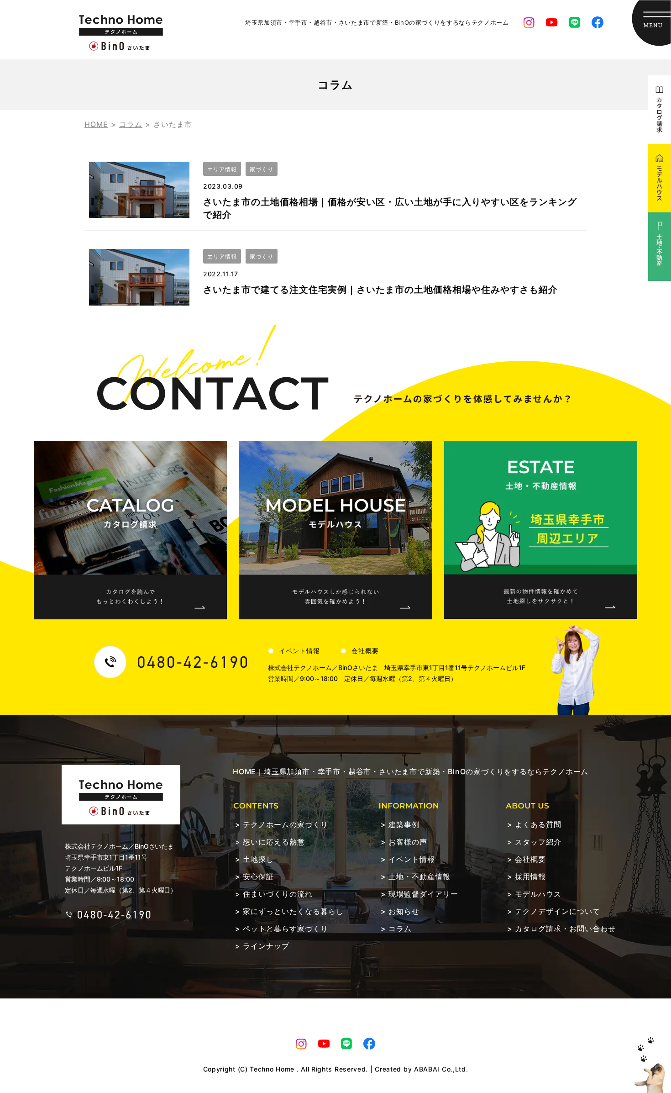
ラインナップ (266, 945)
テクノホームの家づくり (285, 824)
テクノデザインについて (557, 911)
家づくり (261, 169)
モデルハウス (538, 893)
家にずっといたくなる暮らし (293, 911)
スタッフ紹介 (538, 841)
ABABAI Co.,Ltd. (441, 1069)
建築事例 (403, 824)
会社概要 (365, 651)
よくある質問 (538, 824)
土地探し (258, 859)
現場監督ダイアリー (423, 893)
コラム (400, 928)
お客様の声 (407, 841)
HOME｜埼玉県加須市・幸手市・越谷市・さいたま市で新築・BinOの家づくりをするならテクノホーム (410, 771)
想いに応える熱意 (274, 841)
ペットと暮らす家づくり (285, 928)
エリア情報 (222, 169)
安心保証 (258, 876)
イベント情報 (299, 651)
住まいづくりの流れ (278, 893)
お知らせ (403, 911)
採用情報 (530, 876)
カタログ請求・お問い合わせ (565, 928)
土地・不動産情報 (419, 876)
